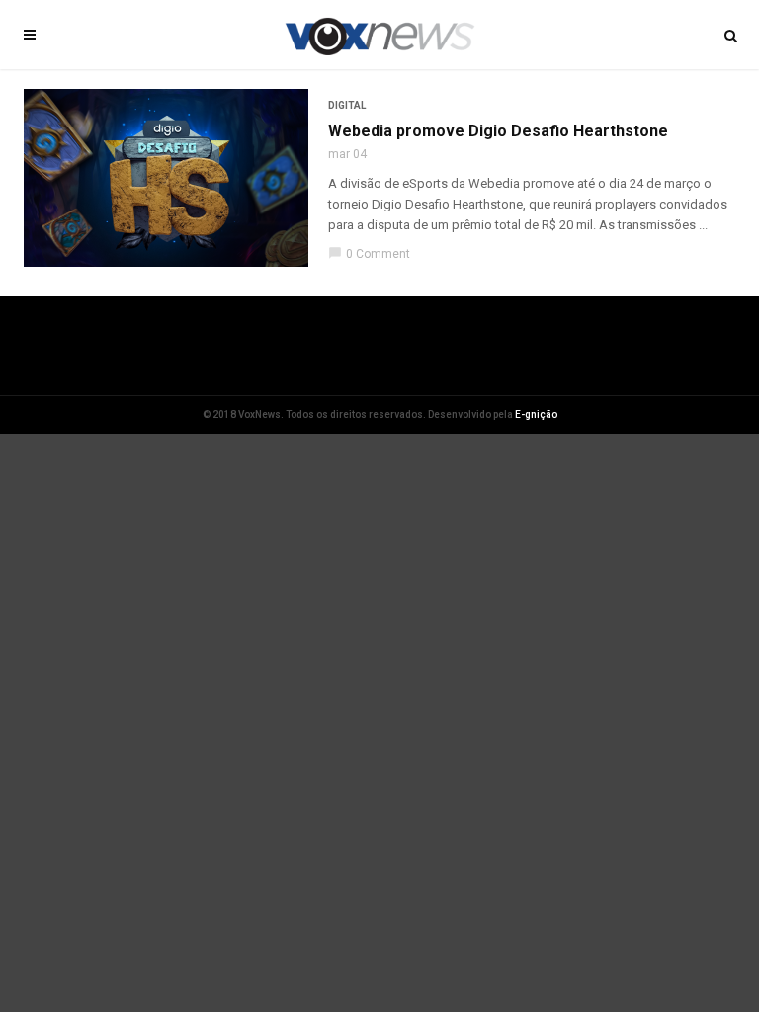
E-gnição (536, 414)
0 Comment (369, 254)
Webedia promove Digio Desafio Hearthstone (498, 131)
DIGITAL (347, 105)
